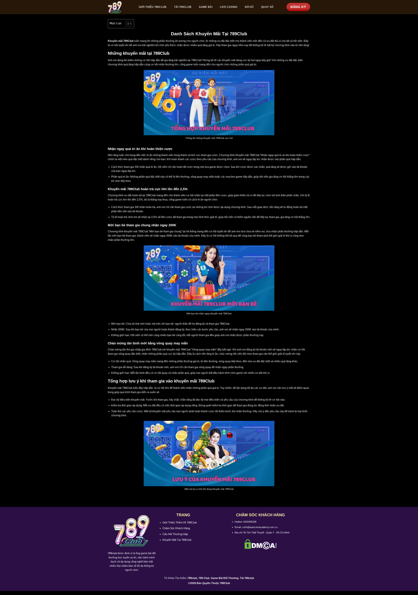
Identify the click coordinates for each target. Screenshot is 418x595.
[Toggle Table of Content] (127, 23)
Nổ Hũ (249, 7)
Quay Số (267, 7)
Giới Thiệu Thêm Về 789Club (179, 522)
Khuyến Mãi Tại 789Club (176, 539)
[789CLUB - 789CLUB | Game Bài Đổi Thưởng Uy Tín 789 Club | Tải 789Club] (120, 7)
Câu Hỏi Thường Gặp (175, 534)
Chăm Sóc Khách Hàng (176, 528)
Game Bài (205, 7)
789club (112, 553)
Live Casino (228, 7)
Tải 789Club (183, 7)
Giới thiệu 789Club (153, 7)
